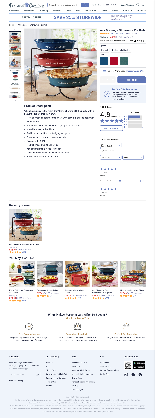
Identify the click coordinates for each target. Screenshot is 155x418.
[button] (135, 116)
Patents (49, 386)
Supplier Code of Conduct (56, 378)
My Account (104, 362)
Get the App (104, 374)
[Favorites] (137, 5)
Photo (115, 11)
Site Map (75, 386)
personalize (131, 80)
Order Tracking (105, 366)
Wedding (44, 11)
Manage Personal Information (83, 382)
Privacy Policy (51, 370)
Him (69, 11)
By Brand (127, 11)
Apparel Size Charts (79, 362)
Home (104, 11)
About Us (49, 362)
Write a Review (111, 128)
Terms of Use (51, 382)
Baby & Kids (90, 11)
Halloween (14, 11)
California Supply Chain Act (56, 374)
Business (141, 11)
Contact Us (76, 366)
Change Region (77, 390)
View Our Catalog (16, 381)
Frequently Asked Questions (82, 374)
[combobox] (110, 145)
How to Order (77, 378)
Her (78, 11)
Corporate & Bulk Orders (81, 370)
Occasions (29, 11)
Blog (47, 366)
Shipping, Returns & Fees (109, 370)
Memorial (57, 11)
